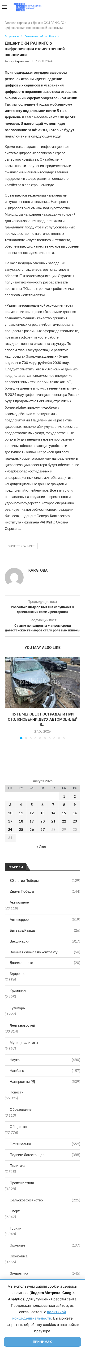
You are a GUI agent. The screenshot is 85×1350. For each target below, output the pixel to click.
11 (21, 813)
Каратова (21, 61)
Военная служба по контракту (45, 952)
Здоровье (17, 973)
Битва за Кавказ (45, 930)
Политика (17, 1165)
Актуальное (19, 902)
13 (42, 813)
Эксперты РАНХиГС (21, 546)
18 (21, 821)
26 (32, 829)
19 (32, 821)
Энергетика (45, 1273)
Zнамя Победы (45, 891)
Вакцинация (45, 941)
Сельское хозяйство (45, 1200)
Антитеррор (45, 919)
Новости (16, 1092)
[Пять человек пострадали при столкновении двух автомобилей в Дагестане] (42, 682)
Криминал (18, 991)
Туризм (15, 1228)
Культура (17, 1008)
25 (21, 829)
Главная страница (17, 23)
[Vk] (63, 7)
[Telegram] (68, 7)
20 (42, 821)
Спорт (15, 1211)
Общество (18, 1126)
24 (10, 829)
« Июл (41, 846)
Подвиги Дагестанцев (45, 1155)
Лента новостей (22, 1025)
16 (75, 813)
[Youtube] (58, 7)
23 (75, 821)
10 (10, 813)
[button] (9, 698)
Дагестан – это (45, 962)
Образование (20, 1109)
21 (53, 821)
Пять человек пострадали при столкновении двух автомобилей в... (42, 719)
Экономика (18, 1256)
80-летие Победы (45, 880)
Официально (45, 1144)
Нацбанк (45, 1070)
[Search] (80, 7)
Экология (45, 1245)
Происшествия (22, 1183)
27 (42, 829)
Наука (45, 1060)
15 (64, 813)
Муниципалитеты (24, 1042)
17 (10, 821)
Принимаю (42, 1342)
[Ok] (73, 7)
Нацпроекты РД (45, 1081)
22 (64, 821)
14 (53, 813)
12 (32, 813)
